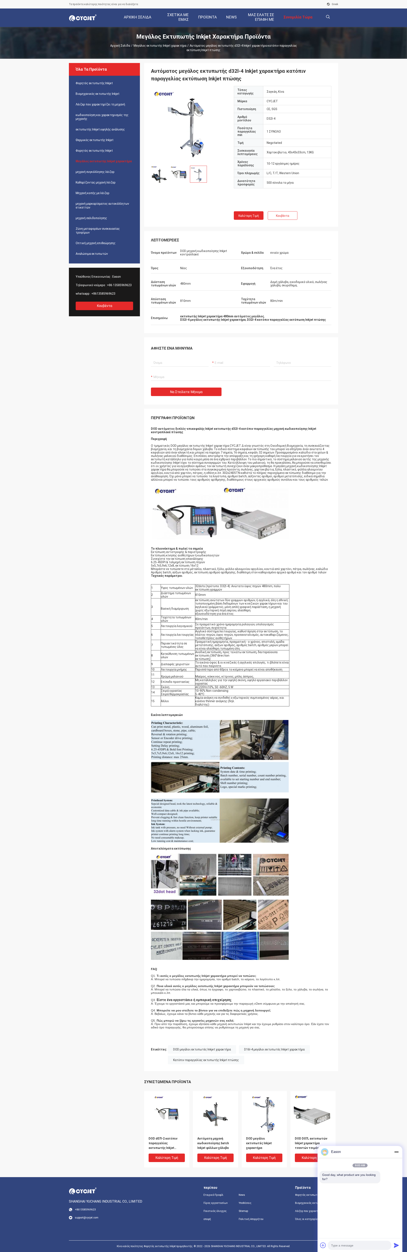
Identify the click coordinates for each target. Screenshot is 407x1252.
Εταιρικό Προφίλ (213, 1194)
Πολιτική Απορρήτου (251, 1219)
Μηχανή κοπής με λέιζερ (92, 193)
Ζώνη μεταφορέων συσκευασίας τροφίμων (98, 230)
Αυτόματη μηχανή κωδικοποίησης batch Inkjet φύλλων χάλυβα (213, 1143)
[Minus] (396, 1151)
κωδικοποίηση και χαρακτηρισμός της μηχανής (102, 116)
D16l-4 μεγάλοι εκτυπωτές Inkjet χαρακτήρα (274, 1049)
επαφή (207, 1219)
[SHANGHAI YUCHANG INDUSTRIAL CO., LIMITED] (82, 18)
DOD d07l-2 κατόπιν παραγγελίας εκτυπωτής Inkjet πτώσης (163, 1143)
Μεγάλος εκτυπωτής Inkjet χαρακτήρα (160, 45)
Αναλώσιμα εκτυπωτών (92, 253)
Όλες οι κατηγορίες (307, 1219)
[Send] (396, 1245)
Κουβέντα (104, 306)
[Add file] (323, 1245)
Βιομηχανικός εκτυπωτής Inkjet (97, 93)
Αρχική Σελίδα (120, 45)
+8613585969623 (103, 293)
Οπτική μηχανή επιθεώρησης (96, 243)
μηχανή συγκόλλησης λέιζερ (95, 172)
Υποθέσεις (245, 1203)
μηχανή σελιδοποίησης (91, 218)
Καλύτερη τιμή (248, 215)
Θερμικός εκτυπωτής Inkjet (94, 140)
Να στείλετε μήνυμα (186, 392)
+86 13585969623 (119, 285)
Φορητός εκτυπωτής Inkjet (94, 83)
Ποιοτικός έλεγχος (215, 1211)
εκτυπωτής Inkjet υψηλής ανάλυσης (100, 129)
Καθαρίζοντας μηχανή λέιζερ (96, 182)
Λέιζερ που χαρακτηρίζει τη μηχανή (100, 104)
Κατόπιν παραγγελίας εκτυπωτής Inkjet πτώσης (206, 1060)
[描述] (328, 17)
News (242, 1194)
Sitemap (243, 1211)
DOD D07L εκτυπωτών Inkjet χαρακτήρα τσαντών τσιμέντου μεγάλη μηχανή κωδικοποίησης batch (311, 1143)
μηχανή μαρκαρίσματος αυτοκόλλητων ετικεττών (102, 205)
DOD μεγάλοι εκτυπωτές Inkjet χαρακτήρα (202, 1049)
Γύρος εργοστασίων (216, 1203)
